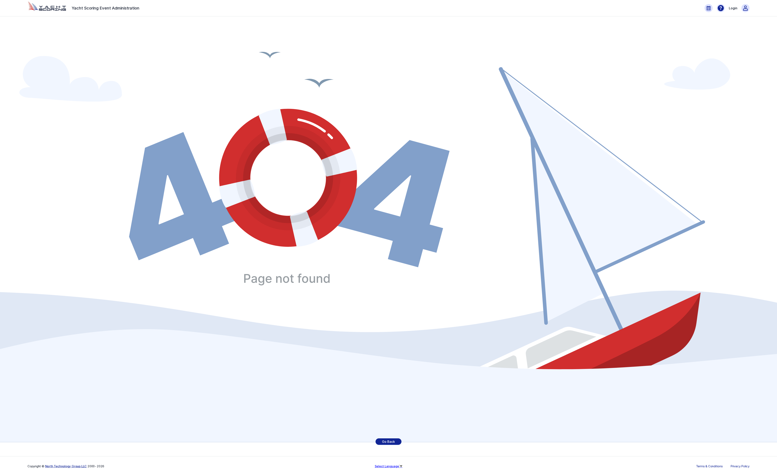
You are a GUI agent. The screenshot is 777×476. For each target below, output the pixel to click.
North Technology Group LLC (66, 466)
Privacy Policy (739, 466)
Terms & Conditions (709, 466)
